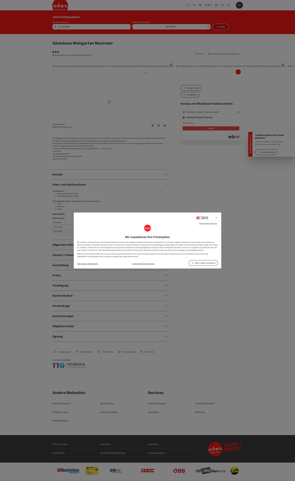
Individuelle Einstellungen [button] (143, 264)
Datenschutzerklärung (208, 223)
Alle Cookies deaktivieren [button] (87, 264)
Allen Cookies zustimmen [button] (205, 263)
